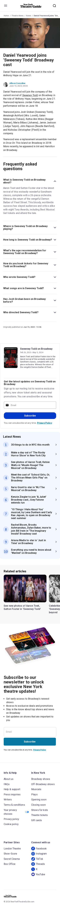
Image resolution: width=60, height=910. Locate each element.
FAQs (7, 784)
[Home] (31, 5)
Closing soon (38, 804)
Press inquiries (12, 794)
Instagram (41, 853)
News (28, 16)
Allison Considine (17, 83)
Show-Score (10, 853)
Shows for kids (39, 810)
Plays (34, 794)
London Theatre (12, 848)
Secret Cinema (12, 858)
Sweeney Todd (30, 95)
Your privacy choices (10, 812)
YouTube (40, 874)
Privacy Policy (44, 423)
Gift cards (36, 820)
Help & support (12, 789)
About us (8, 779)
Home (6, 16)
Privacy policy (11, 819)
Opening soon (38, 799)
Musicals (36, 789)
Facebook (41, 848)
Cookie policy (11, 824)
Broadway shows (40, 779)
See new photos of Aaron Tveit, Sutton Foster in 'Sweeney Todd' (22, 607)
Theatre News (18, 16)
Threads (40, 864)
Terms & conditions (14, 804)
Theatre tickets (39, 815)
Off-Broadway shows (43, 784)
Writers (8, 799)
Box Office (10, 864)
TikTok (39, 858)
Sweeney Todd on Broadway (36, 348)
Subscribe (30, 415)
